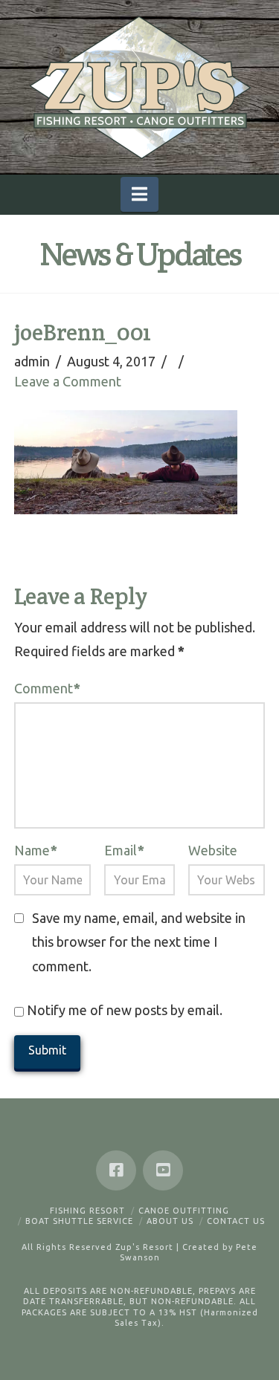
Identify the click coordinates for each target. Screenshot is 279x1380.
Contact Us (236, 1221)
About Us (170, 1221)
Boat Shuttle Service (79, 1221)
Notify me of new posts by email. (124, 1009)
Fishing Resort (87, 1210)
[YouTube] (163, 1170)
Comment (47, 688)
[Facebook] (116, 1170)
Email (124, 850)
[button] (139, 194)
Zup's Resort (144, 1247)
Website (212, 850)
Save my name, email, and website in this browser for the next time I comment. (139, 942)
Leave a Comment (67, 381)
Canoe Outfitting (183, 1210)
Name (35, 850)
